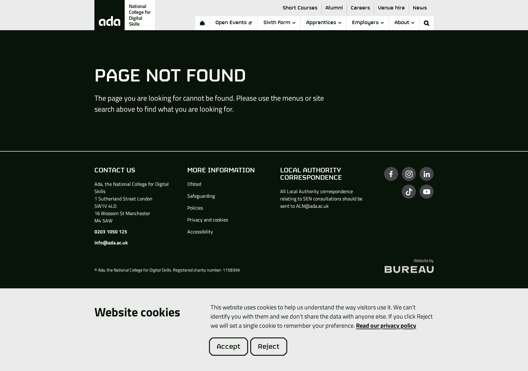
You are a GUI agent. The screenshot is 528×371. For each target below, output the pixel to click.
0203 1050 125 (110, 231)
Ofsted (194, 184)
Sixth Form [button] (276, 22)
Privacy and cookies (207, 219)
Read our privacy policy (386, 325)
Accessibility (200, 231)
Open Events (231, 22)
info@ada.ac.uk (111, 242)
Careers (360, 8)
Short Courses (300, 8)
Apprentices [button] (321, 22)
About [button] (401, 22)
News (420, 8)
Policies (195, 207)
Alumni (334, 8)
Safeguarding (201, 195)
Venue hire (391, 8)
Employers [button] (365, 22)
